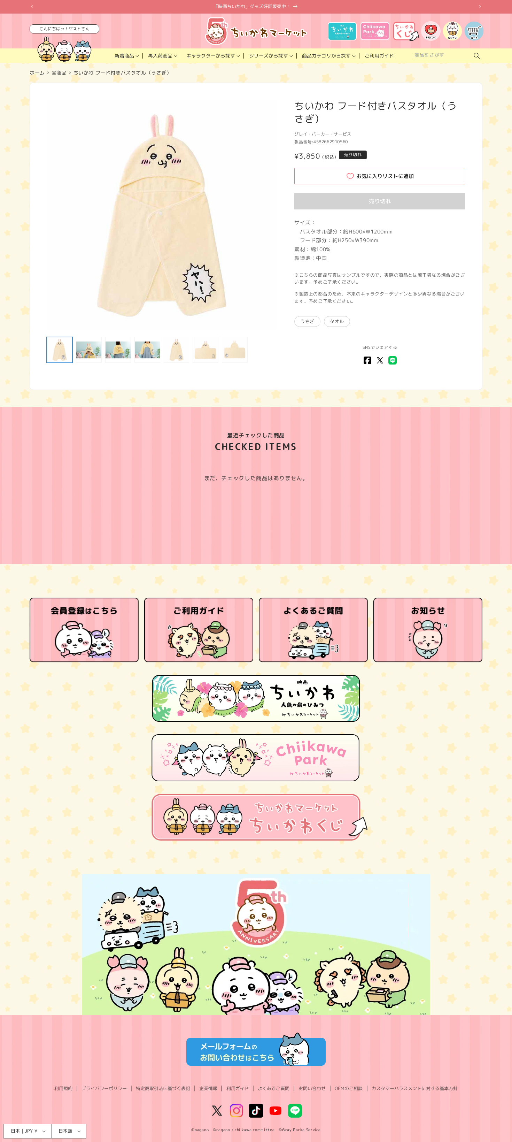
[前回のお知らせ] (32, 6)
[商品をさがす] (477, 56)
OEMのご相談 (349, 1088)
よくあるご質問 (273, 1088)
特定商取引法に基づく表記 (163, 1088)
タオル (337, 321)
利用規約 (63, 1088)
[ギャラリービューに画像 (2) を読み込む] (89, 350)
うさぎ (307, 321)
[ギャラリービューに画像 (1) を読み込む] (59, 350)
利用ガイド (237, 1088)
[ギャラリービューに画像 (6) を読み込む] (205, 350)
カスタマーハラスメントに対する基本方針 (415, 1088)
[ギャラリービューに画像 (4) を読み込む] (147, 350)
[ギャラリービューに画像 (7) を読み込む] (235, 350)
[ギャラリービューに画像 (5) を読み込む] (176, 350)
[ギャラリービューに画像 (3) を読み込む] (118, 350)
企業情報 (208, 1088)
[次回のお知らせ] (480, 6)
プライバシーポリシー (104, 1088)
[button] (126, 55)
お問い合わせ (312, 1088)
